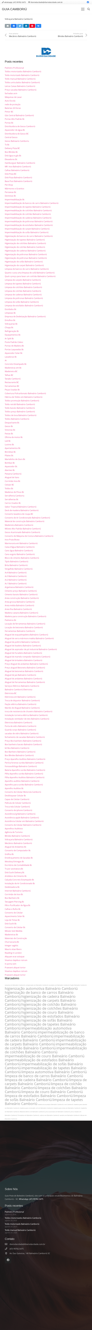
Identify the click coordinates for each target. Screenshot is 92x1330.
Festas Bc (9, 433)
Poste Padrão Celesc (14, 342)
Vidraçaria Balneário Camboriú (19, 839)
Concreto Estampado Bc (16, 364)
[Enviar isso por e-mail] (8, 26)
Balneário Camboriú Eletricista (18, 689)
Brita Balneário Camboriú (16, 565)
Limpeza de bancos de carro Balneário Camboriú (27, 269)
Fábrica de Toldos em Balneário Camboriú (23, 397)
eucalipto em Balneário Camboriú (59, 985)
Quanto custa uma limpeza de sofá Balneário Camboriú (30, 272)
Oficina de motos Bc (14, 437)
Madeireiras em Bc (13, 367)
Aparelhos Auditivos (14, 828)
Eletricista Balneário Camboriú (18, 722)
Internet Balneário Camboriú (18, 890)
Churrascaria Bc (12, 942)
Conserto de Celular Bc (15, 927)
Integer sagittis (11, 945)
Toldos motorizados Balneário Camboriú (23, 71)
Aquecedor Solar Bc (14, 353)
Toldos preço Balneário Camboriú (20, 411)
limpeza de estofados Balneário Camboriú (39, 1095)
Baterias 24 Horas (13, 108)
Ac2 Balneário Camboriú (16, 579)
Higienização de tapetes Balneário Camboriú (25, 239)
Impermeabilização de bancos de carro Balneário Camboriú (31, 203)
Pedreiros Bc (10, 620)
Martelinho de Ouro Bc (15, 459)
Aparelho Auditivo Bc (14, 788)
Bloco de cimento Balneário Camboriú (22, 558)
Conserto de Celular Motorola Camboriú (23, 792)
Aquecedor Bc (11, 466)
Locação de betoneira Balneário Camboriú (24, 627)
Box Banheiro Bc (12, 898)
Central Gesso (11, 137)
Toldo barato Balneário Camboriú (20, 408)
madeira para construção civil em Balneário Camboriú (36, 1108)
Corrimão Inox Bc (12, 481)
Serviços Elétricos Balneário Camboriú (22, 686)
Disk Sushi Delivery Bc (14, 872)
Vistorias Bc (10, 430)
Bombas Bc (10, 463)
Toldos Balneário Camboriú (17, 419)
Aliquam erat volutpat (14, 956)
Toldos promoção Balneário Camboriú (22, 400)
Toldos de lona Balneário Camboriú (20, 415)
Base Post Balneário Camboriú (18, 181)
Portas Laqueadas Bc (14, 349)
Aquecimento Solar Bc (15, 916)
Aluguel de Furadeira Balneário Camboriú (23, 653)
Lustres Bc (9, 444)
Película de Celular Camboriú (18, 803)
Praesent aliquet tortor (15, 967)
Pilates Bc (9, 455)
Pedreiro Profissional (14, 68)
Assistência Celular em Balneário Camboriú (24, 821)
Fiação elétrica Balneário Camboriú (20, 704)
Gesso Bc (9, 426)
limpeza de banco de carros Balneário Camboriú (44, 1075)
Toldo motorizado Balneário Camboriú (22, 75)
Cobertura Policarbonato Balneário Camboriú (25, 393)
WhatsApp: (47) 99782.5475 (31, 1199)
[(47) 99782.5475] (7, 1248)
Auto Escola (10, 100)
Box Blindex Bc (11, 152)
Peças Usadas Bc (12, 389)
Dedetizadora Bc (12, 887)
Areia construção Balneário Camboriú (22, 598)
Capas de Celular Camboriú (17, 799)
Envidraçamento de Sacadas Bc (19, 857)
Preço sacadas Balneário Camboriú (20, 89)
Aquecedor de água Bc (15, 130)
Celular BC (9, 484)
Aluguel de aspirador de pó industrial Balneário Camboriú (31, 649)
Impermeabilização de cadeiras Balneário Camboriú (28, 217)
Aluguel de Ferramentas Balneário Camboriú (25, 682)
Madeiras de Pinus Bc (14, 492)
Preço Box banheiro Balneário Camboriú (23, 740)
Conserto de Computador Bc (18, 850)
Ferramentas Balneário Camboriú (20, 631)
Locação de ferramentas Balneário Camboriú (25, 623)
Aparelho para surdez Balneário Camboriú (24, 784)
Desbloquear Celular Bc (15, 795)
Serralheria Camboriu (14, 495)
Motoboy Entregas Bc (14, 861)
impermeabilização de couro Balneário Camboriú (44, 1056)
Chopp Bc (9, 327)
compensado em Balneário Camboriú (37, 985)
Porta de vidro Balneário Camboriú (20, 726)
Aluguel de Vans (12, 477)
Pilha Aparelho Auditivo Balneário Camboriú (24, 777)
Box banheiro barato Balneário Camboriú (23, 744)
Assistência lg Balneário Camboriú (20, 814)
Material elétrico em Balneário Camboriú (32, 1112)
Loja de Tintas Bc (12, 920)
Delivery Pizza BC (12, 148)
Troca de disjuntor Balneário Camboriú (22, 700)
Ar (6, 360)
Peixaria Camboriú (13, 473)
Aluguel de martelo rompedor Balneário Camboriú (27, 656)
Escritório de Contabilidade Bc (18, 865)
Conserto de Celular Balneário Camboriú (23, 825)
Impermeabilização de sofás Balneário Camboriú (27, 232)
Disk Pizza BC (10, 174)
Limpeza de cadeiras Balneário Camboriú (23, 294)
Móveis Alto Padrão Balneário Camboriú (23, 528)
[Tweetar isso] (20, 26)
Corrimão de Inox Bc (14, 894)
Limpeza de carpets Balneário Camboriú (23, 280)
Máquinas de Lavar (13, 97)
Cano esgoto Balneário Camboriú (20, 554)
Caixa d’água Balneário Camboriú (20, 547)
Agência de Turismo (14, 832)
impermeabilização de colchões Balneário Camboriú (46, 1050)
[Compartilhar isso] (14, 26)
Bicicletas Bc (10, 452)
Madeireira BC (11, 371)
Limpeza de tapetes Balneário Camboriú (23, 283)
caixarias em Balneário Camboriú (15, 985)
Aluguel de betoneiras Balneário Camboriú (24, 671)
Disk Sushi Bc (11, 923)
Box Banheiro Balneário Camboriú (20, 751)
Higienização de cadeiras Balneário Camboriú (25, 250)
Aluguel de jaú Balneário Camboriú (20, 675)
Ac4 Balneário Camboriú (16, 572)
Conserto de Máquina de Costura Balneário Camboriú (29, 536)
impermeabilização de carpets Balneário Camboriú (45, 1042)
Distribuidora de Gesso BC (17, 133)
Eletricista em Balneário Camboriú (20, 697)
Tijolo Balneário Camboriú (16, 561)
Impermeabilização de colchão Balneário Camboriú (28, 214)
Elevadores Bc (11, 159)
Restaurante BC (12, 382)
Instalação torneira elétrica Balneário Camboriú (26, 715)
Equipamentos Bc (13, 334)
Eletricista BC (11, 693)
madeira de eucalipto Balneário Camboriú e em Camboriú (55, 1104)
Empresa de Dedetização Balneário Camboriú (25, 316)
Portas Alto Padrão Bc (15, 119)
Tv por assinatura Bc (14, 868)
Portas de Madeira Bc (14, 345)
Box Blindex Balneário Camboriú (19, 755)
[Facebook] (88, 2)
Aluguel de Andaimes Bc (15, 847)
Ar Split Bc (9, 338)
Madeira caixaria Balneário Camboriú (21, 612)
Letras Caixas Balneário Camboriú (20, 86)
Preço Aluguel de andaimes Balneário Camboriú (26, 664)
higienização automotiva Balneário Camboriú (41, 988)
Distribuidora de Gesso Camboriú (20, 126)
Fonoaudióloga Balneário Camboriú (21, 766)
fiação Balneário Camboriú (78, 985)
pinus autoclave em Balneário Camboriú (57, 1112)
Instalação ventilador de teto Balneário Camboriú (27, 718)
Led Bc (8, 441)
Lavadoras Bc (11, 356)
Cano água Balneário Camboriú (19, 550)
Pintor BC (9, 111)
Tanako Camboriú (13, 378)
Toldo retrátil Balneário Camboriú (20, 404)
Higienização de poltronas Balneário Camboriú (26, 254)
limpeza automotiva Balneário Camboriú (54, 1071)
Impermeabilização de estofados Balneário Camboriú (29, 225)
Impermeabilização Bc (15, 199)
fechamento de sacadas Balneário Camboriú (25, 737)
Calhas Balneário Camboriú (17, 170)
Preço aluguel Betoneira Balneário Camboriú (25, 667)
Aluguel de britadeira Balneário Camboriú (23, 660)
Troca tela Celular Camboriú (17, 806)
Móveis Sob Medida (13, 931)
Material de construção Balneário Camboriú (24, 521)
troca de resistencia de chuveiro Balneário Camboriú (28, 711)
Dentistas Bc (10, 195)
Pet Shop (9, 185)
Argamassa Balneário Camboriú (19, 587)
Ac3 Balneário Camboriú (16, 576)
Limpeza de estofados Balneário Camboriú (24, 305)
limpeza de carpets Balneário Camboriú (46, 1081)
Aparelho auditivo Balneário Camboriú (22, 781)
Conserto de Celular (14, 912)
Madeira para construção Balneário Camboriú (25, 616)
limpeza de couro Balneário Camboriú (52, 1091)
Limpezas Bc (10, 313)
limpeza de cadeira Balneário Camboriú (37, 1079)
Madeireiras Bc (11, 934)
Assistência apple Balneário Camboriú (22, 817)
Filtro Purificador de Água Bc (17, 905)
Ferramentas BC (12, 386)
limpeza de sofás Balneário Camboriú (45, 1097)
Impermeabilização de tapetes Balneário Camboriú (28, 207)
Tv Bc (7, 144)
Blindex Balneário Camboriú (17, 836)
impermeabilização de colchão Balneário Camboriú (45, 1046)
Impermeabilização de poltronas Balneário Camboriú (29, 221)
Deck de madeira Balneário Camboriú (22, 510)
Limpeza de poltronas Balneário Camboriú (24, 298)
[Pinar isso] (32, 26)
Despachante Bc (12, 422)
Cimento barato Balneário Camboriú (21, 594)
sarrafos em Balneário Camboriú (70, 1115)
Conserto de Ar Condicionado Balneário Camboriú (27, 517)
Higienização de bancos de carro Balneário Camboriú (29, 236)
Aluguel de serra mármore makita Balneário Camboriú (29, 638)
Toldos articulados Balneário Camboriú (22, 82)
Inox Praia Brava (12, 539)
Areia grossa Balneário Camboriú (20, 601)
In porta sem (10, 963)
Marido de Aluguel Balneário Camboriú (22, 708)
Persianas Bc (10, 192)
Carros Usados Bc (13, 503)
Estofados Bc (10, 309)
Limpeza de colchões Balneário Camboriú (23, 287)
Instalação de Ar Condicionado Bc (20, 883)
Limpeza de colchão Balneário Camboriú (23, 291)
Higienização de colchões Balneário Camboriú (25, 243)
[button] (88, 9)
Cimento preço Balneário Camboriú (21, 591)
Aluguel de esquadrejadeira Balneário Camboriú (26, 634)
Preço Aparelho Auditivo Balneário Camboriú (25, 759)
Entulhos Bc (10, 320)
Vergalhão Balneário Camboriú (19, 569)
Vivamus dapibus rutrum (16, 960)
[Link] (46, 52)
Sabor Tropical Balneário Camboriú (20, 506)
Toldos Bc (9, 488)
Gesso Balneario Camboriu (17, 141)
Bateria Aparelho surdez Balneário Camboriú (25, 770)
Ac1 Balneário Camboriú (16, 583)
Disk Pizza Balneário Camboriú (18, 177)
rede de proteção (12, 104)
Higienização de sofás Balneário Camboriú (24, 261)
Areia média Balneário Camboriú (19, 605)
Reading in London (13, 953)
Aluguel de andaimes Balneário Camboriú (23, 678)
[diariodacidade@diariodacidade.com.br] (7, 1244)
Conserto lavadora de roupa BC (19, 514)
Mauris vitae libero (13, 949)
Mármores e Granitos (14, 188)
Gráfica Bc (9, 854)
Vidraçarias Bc (11, 324)
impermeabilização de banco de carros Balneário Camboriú (44, 1034)
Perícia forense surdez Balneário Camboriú (24, 762)
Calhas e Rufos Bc (13, 909)
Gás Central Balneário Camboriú (19, 115)
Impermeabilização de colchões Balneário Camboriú (28, 210)
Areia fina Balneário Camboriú (18, 609)
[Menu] (83, 9)
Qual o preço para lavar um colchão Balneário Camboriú (30, 276)
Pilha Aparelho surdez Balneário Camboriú (24, 773)
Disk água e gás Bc (13, 155)
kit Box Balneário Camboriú (17, 748)
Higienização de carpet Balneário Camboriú (24, 265)
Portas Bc (9, 122)
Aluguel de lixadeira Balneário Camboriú (23, 645)
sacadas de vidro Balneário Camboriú (22, 733)
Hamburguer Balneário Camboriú (20, 163)
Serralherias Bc (11, 499)
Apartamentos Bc (12, 448)
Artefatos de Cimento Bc (16, 876)
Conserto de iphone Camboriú (18, 810)
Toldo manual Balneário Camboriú (20, 78)
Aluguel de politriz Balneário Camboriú (22, 642)
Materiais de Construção (16, 938)
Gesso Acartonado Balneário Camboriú (22, 532)
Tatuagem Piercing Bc (14, 901)
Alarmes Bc (10, 470)
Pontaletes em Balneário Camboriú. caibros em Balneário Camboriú (38, 1115)
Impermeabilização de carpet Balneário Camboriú (27, 228)
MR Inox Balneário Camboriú (18, 166)
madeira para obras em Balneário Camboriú (66, 1108)
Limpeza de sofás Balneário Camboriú (22, 302)
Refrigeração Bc (12, 331)
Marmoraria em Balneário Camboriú (21, 543)
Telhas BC (9, 375)
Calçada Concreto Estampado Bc (19, 879)
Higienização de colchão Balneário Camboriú (25, 247)
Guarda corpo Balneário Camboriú (20, 729)
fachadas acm (11, 93)
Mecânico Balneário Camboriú (18, 843)
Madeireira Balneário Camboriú (19, 525)
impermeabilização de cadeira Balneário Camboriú (45, 1038)
